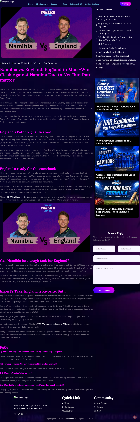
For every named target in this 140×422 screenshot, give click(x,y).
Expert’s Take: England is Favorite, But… (116, 64)
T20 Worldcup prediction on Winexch (54, 324)
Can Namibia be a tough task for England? (117, 60)
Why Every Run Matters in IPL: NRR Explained (114, 25)
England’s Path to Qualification (112, 52)
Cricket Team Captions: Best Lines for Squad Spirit (115, 32)
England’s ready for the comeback (113, 56)
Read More (100, 215)
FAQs (100, 67)
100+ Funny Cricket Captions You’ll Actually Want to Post (114, 18)
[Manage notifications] (135, 417)
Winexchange (68, 419)
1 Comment (106, 44)
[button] (137, 9)
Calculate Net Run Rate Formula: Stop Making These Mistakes (115, 38)
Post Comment (104, 290)
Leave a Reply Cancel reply (114, 48)
